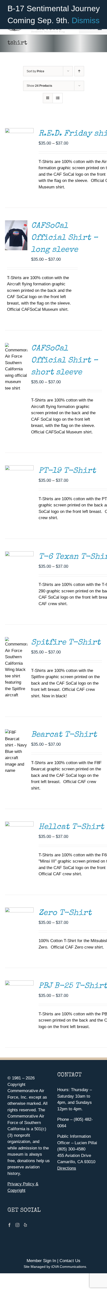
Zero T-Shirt (65, 913)
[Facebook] (9, 1225)
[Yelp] (25, 1225)
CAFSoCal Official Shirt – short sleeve (64, 361)
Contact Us (69, 1260)
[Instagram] (17, 1225)
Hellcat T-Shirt (71, 827)
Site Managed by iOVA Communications (55, 1267)
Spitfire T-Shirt (66, 643)
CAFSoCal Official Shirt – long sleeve (64, 238)
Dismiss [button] (86, 20)
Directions (66, 1168)
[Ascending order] (79, 71)
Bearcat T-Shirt (64, 735)
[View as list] (57, 98)
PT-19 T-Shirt (67, 471)
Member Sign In (41, 1260)
